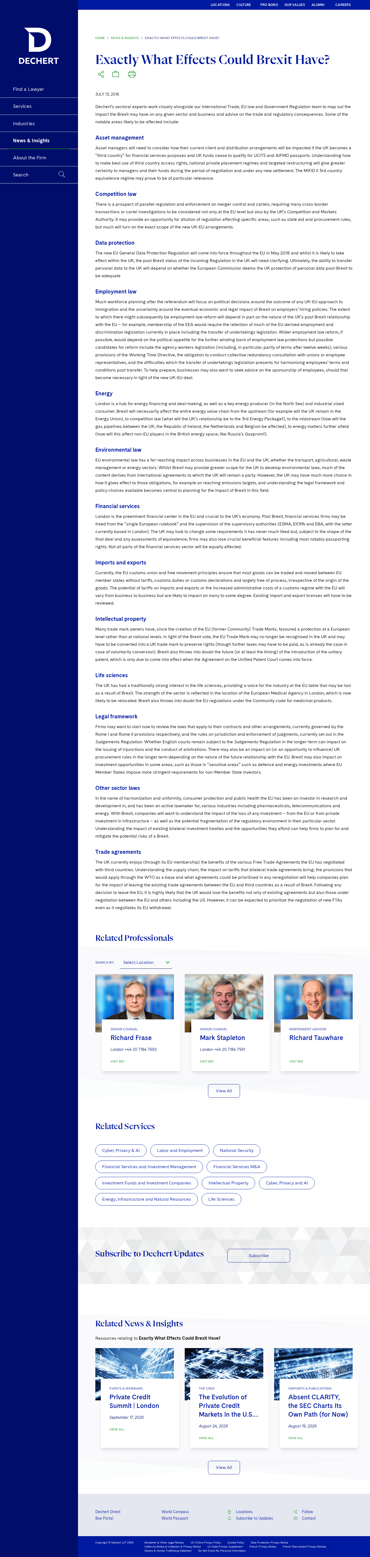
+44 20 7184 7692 (141, 1049)
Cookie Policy (236, 1542)
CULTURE (243, 5)
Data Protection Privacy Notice (269, 1542)
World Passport (174, 1518)
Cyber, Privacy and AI (287, 1182)
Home (100, 38)
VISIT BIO (117, 1061)
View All (224, 1090)
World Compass (175, 1512)
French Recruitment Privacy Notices (304, 1546)
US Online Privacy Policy (206, 1542)
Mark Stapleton (222, 1038)
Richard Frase (131, 1038)
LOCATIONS (220, 5)
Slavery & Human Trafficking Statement (168, 1550)
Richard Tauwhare (316, 1038)
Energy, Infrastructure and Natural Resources (146, 1199)
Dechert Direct (108, 1512)
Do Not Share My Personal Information (222, 1550)
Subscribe (259, 1255)
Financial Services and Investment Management (149, 1166)
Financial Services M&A (236, 1166)
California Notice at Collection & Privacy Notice (172, 1546)
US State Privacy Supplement (225, 1546)
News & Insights (125, 38)
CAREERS (343, 5)
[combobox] (146, 962)
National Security (237, 1150)
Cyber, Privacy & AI (121, 1150)
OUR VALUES (294, 5)
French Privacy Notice (262, 1546)
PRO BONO (269, 5)
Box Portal (104, 1518)
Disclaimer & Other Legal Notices (164, 1542)
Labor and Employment (180, 1150)
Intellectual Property (228, 1182)
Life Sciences (221, 1199)
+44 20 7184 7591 (229, 1049)
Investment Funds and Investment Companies (146, 1182)
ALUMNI (318, 5)
